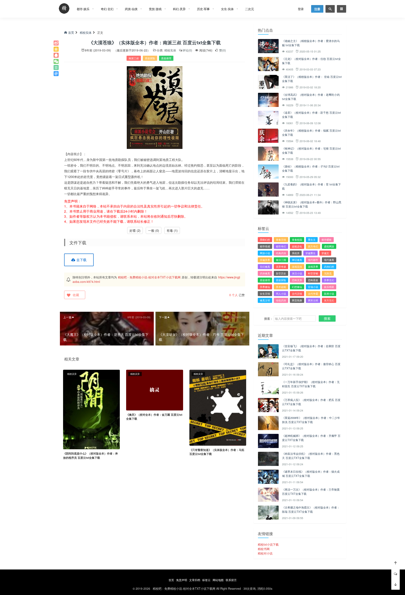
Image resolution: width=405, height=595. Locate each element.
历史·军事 (203, 9)
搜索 (327, 318)
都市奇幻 (281, 246)
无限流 (328, 273)
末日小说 (297, 273)
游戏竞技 (297, 266)
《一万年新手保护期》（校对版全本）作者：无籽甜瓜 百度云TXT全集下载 (311, 384)
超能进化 (297, 246)
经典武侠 (281, 253)
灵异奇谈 (281, 266)
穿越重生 (310, 253)
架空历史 (281, 273)
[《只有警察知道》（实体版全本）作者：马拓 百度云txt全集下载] (217, 407)
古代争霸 (313, 293)
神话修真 (297, 260)
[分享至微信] (56, 61)
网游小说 (265, 253)
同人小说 (281, 293)
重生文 (312, 239)
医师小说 (329, 293)
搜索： (268, 318)
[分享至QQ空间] (56, 49)
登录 (301, 9)
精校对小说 (265, 553)
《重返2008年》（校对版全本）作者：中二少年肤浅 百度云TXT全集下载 (311, 420)
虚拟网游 (329, 246)
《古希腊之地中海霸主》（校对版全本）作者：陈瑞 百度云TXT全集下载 (311, 509)
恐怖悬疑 (313, 280)
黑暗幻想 (265, 239)
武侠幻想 (329, 266)
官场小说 (313, 287)
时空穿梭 (313, 273)
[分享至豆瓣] (56, 67)
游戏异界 (313, 266)
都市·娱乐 (83, 9)
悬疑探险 (150, 58)
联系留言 (231, 580)
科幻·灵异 (179, 9)
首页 (71, 32)
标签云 (206, 580)
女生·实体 (227, 9)
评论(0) (187, 50)
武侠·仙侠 (131, 9)
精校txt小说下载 (268, 544)
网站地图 (218, 580)
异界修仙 (265, 287)
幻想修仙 (297, 287)
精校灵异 (72, 373)
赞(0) (222, 50)
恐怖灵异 (297, 280)
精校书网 (264, 549)
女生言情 (265, 293)
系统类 (296, 253)
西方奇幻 (313, 246)
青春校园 (297, 239)
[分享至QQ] (56, 55)
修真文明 (265, 300)
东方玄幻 (329, 300)
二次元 (249, 9)
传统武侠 (281, 300)
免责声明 (181, 580)
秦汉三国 (281, 260)
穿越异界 (265, 260)
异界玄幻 (329, 280)
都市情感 (265, 246)
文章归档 (194, 580)
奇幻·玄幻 (107, 9)
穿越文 (325, 253)
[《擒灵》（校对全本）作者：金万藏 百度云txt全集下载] (154, 389)
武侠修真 (265, 273)
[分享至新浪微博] (56, 43)
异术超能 (281, 287)
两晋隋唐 (297, 300)
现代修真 (329, 260)
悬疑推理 (166, 58)
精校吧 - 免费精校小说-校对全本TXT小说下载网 (149, 277)
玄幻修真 (265, 266)
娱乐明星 (329, 287)
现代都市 (313, 260)
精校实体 (86, 32)
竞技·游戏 (155, 9)
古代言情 (297, 293)
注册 (317, 9)
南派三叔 (134, 58)
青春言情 (281, 239)
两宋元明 (313, 300)
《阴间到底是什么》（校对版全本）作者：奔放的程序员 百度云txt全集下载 (90, 455)
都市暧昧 (326, 239)
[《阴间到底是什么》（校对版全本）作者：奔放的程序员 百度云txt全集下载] (91, 409)
